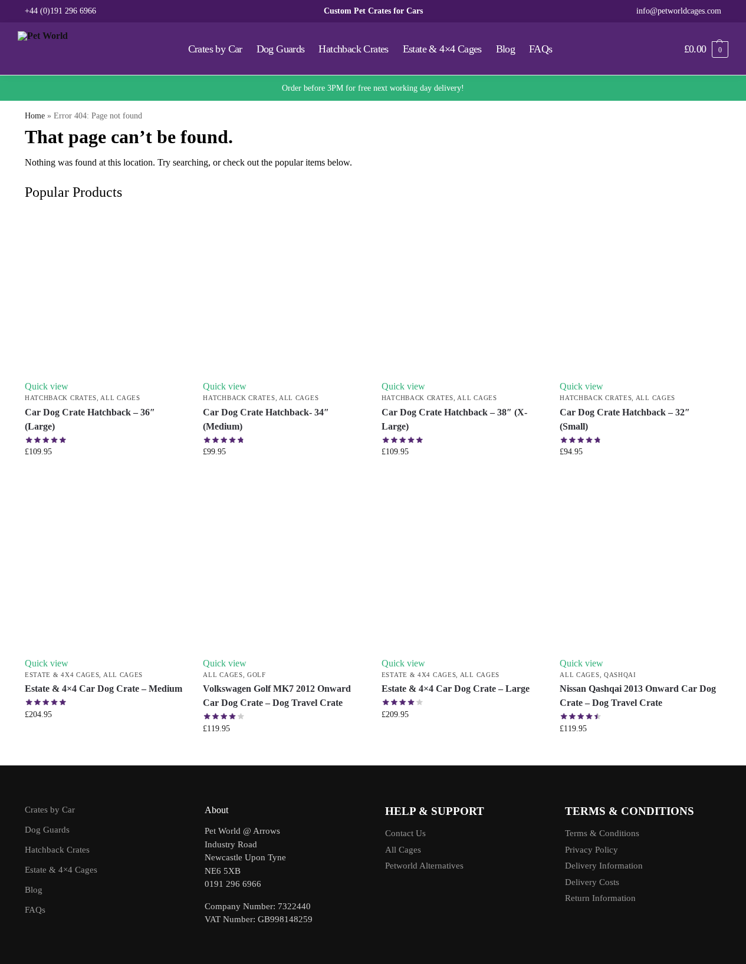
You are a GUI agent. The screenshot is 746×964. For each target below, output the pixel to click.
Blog (33, 889)
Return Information (600, 898)
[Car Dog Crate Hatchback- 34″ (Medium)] (283, 292)
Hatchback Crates (61, 397)
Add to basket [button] (105, 476)
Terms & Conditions (602, 833)
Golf (256, 674)
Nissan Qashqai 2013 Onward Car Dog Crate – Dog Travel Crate (638, 696)
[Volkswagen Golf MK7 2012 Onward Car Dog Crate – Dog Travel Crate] (283, 568)
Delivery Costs (592, 882)
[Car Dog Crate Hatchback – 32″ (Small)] (640, 292)
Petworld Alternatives (424, 865)
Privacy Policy (591, 849)
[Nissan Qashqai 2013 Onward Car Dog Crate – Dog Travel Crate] (640, 568)
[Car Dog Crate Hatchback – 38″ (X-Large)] (462, 292)
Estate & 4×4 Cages (61, 869)
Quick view (46, 386)
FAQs (35, 910)
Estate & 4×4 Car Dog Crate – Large (456, 689)
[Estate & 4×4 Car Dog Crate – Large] (462, 568)
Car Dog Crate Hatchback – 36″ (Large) (90, 419)
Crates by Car (50, 809)
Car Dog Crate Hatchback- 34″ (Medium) (266, 419)
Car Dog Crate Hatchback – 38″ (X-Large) (454, 419)
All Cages (120, 397)
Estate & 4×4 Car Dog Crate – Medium (103, 689)
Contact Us (405, 833)
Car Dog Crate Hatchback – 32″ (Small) (625, 419)
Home (35, 115)
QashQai (620, 674)
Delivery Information (604, 865)
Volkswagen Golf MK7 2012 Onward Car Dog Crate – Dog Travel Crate (277, 696)
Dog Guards (47, 829)
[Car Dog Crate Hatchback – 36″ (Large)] (105, 292)
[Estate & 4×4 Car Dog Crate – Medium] (105, 568)
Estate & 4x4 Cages (62, 674)
